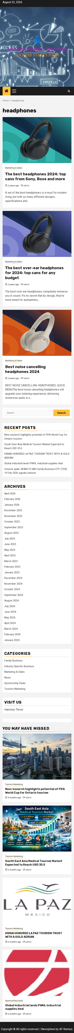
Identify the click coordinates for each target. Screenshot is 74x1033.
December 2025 (13, 510)
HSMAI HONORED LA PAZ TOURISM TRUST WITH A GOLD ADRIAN (33, 935)
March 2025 (11, 561)
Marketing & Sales (13, 168)
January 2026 (11, 504)
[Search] (69, 91)
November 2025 (13, 516)
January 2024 (11, 640)
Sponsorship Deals (14, 683)
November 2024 (13, 583)
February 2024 (12, 634)
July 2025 (9, 538)
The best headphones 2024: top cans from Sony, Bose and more (35, 176)
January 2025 (11, 572)
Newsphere (48, 1029)
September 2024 (13, 595)
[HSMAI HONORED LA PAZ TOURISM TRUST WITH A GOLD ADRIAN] (37, 901)
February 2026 (12, 499)
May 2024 (9, 617)
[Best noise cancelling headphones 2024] (37, 333)
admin (26, 185)
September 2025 (13, 527)
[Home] (6, 91)
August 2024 (11, 600)
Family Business (13, 660)
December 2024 (13, 578)
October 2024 (12, 589)
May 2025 (9, 549)
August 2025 (11, 532)
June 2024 (10, 611)
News (7, 677)
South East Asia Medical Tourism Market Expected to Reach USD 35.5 (33, 862)
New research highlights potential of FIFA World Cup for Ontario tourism (35, 790)
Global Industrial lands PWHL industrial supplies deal (33, 463)
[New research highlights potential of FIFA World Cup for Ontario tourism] (37, 757)
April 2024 (9, 623)
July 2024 (9, 606)
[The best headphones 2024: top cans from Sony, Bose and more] (37, 140)
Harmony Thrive (13, 709)
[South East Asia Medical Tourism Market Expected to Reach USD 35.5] (37, 829)
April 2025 (9, 555)
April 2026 (9, 493)
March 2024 (11, 628)
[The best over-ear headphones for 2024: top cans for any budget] (37, 234)
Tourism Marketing (14, 688)
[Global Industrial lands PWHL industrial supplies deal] (37, 973)
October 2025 (12, 521)
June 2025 (10, 544)
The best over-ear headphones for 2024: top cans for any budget (34, 273)
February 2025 (12, 566)
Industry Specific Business (19, 666)
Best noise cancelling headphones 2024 (25, 369)
